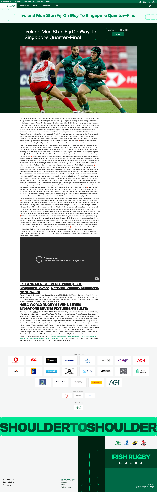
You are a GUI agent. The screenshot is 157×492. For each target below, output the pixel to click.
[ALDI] (33, 371)
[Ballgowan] (42, 382)
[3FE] (66, 396)
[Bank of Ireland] (87, 360)
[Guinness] (51, 360)
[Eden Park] (60, 382)
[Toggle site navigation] (3, 5)
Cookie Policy (8, 479)
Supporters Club (29, 1)
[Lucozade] (51, 371)
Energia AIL (36, 5)
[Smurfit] (87, 371)
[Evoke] (78, 382)
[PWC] (16, 371)
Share (118, 34)
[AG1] (114, 382)
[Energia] (123, 360)
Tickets (55, 5)
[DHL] (96, 382)
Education (17, 1)
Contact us (7, 485)
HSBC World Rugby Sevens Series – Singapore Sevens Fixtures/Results (71, 336)
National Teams (24, 5)
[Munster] (149, 1)
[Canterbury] (33, 360)
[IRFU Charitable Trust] (78, 407)
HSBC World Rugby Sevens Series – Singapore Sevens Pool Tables (42, 338)
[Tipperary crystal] (78, 396)
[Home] (11, 6)
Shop (47, 1)
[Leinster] (144, 1)
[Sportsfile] (90, 396)
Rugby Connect (6, 1)
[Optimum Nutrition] (105, 371)
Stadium (39, 1)
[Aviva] (69, 360)
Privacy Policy (8, 482)
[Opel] (105, 360)
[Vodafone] (16, 360)
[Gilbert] (69, 371)
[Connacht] (140, 1)
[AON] (141, 360)
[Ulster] (153, 1)
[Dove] (123, 371)
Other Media (150, 488)
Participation (46, 5)
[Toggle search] (154, 5)
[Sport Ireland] (141, 371)
